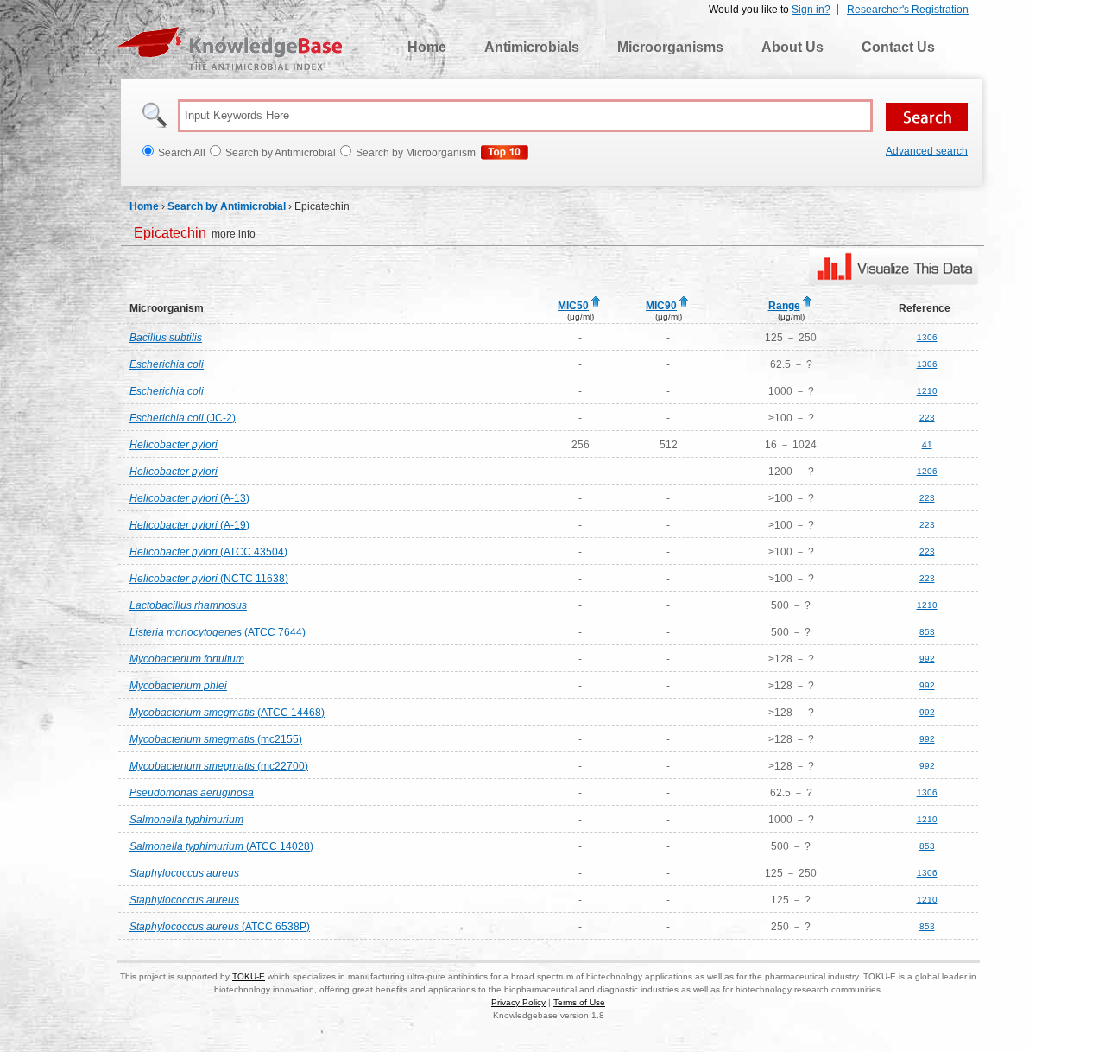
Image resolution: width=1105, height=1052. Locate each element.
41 (927, 444)
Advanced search (927, 151)
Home (426, 47)
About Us (792, 47)
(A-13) (189, 498)
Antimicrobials (531, 47)
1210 (927, 391)
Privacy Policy (518, 1002)
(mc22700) (218, 766)
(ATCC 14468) (227, 713)
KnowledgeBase (229, 48)
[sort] (596, 302)
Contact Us (898, 47)
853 (927, 632)
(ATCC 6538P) (219, 927)
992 (927, 658)
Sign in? (811, 9)
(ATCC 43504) (208, 552)
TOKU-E (248, 976)
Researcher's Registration (908, 9)
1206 (927, 471)
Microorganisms (670, 47)
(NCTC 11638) (208, 579)
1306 (927, 337)
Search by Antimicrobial (226, 206)
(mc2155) (215, 739)
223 (927, 417)
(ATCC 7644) (217, 632)
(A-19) (189, 525)
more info (195, 234)
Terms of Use (579, 1002)
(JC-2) (182, 418)
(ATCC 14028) (221, 846)
